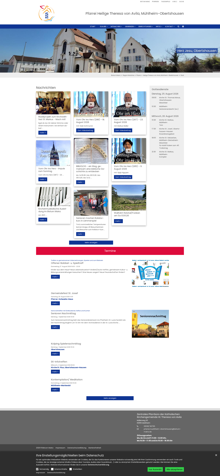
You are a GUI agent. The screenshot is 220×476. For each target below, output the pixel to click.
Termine (110, 251)
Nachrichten (46, 88)
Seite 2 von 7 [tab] (102, 70)
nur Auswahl (155, 469)
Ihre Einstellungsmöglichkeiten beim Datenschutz (70, 455)
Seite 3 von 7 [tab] (106, 70)
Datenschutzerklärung (98, 465)
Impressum (40, 473)
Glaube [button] (103, 26)
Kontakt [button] (169, 26)
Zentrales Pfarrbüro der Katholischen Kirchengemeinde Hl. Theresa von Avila (159, 416)
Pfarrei (138, 75)
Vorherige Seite (4, 50)
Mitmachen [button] (115, 26)
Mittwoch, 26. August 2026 (165, 116)
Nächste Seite (215, 50)
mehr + (43, 132)
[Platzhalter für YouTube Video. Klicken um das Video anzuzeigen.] (91, 104)
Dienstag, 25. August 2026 (165, 94)
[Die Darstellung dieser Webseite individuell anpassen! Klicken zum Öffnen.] (181, 27)
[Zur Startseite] (47, 13)
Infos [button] (158, 26)
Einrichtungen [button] (145, 26)
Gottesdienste (160, 89)
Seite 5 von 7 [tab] (114, 70)
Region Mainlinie (128, 75)
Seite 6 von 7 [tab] (118, 70)
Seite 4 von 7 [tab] (110, 70)
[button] (177, 27)
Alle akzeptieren (174, 469)
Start (92, 26)
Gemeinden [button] (129, 26)
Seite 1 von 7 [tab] (98, 70)
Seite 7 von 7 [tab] (122, 70)
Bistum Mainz (116, 75)
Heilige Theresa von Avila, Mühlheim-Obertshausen (160, 75)
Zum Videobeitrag (85, 130)
